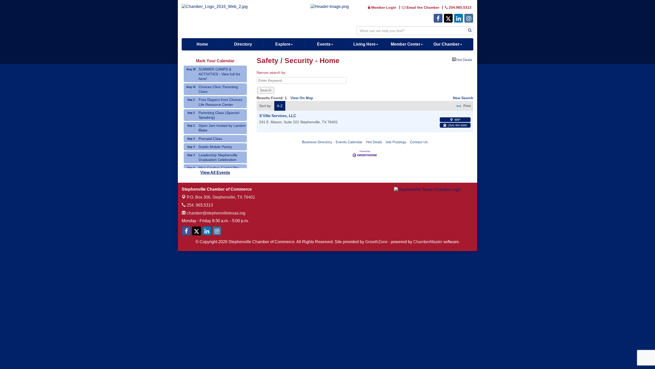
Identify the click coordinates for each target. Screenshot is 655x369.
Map (457, 119)
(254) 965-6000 (457, 125)
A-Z (280, 106)
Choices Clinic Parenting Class (218, 89)
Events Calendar (349, 142)
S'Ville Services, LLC (277, 116)
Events (324, 44)
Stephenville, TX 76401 (221, 197)
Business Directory (317, 142)
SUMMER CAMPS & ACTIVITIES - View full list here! (219, 73)
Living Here (364, 44)
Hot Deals (464, 59)
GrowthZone (376, 242)
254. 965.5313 (199, 205)
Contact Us (419, 142)
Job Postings (396, 142)
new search (463, 98)
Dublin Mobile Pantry (215, 147)
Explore (282, 44)
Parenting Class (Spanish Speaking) (219, 115)
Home (202, 44)
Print (467, 106)
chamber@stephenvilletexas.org (215, 213)
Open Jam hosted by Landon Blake (222, 128)
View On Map (301, 98)
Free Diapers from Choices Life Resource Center (220, 102)
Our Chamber (446, 44)
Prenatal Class (210, 139)
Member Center (405, 44)
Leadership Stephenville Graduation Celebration (218, 157)
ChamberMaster (427, 242)
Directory (243, 44)
